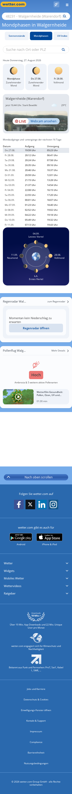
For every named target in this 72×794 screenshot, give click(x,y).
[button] (36, 563)
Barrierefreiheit (36, 752)
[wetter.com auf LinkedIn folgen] (42, 504)
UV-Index (62, 35)
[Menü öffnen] (65, 4)
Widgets (9, 571)
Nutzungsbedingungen (36, 763)
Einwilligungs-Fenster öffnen (36, 710)
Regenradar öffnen (36, 328)
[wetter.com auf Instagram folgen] (53, 504)
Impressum (36, 731)
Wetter (8, 563)
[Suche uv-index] (62, 49)
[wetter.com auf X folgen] (30, 505)
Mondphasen (41, 35)
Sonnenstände (17, 35)
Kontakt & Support (36, 720)
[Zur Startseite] (15, 4)
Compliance (36, 742)
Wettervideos (12, 586)
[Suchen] (63, 16)
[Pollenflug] (56, 4)
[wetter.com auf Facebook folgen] (19, 504)
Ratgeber (10, 593)
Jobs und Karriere (36, 689)
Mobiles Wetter (14, 578)
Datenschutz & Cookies (36, 699)
